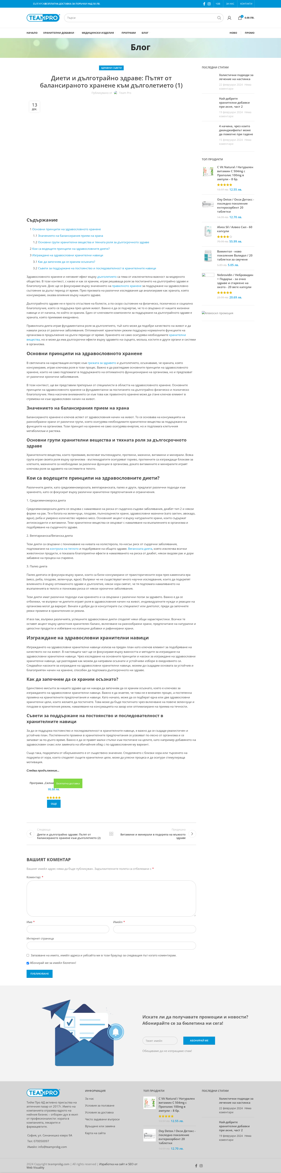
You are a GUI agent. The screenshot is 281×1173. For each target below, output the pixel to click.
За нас (89, 1098)
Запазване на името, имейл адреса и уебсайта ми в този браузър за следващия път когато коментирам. (103, 955)
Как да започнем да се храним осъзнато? (66, 262)
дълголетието (107, 277)
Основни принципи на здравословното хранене (66, 229)
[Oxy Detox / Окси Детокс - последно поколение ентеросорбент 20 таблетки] (208, 208)
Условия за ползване (99, 1105)
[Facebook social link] (204, 4)
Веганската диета (140, 548)
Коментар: (35, 877)
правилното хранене (126, 286)
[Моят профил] (229, 18)
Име (31, 922)
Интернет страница (40, 938)
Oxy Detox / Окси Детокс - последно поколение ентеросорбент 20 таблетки (235, 205)
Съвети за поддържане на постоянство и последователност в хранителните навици (97, 268)
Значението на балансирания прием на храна (70, 236)
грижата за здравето (102, 363)
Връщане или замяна (100, 1126)
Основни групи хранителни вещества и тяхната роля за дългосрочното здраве (93, 242)
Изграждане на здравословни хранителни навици (67, 255)
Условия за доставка (99, 1112)
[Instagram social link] (209, 4)
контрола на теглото (64, 548)
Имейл (119, 922)
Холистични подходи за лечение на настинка (236, 77)
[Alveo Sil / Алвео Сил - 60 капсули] (208, 234)
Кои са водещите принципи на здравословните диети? (71, 249)
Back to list (111, 834)
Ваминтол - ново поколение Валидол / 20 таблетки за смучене (235, 255)
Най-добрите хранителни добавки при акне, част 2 (234, 102)
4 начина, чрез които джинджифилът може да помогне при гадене (236, 130)
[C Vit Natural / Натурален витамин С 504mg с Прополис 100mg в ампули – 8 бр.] (208, 178)
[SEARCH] (219, 17)
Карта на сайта (95, 1133)
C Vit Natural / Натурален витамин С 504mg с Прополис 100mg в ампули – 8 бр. (235, 173)
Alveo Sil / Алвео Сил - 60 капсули (234, 229)
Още (54, 803)
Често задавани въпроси (102, 1119)
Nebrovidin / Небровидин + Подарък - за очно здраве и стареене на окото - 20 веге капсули (235, 281)
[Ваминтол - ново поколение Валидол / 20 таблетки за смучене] (208, 258)
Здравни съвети (111, 68)
